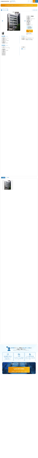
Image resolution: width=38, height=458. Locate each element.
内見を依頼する (29, 26)
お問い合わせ (30, 30)
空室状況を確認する (30, 27)
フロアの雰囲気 (3, 177)
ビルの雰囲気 (7, 177)
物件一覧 (3, 8)
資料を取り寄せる (30, 28)
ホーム (1, 8)
